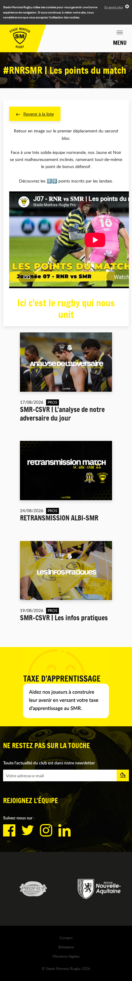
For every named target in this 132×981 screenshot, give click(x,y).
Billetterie (66, 946)
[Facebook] (9, 830)
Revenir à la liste (38, 114)
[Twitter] (27, 830)
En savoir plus (113, 7)
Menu (119, 43)
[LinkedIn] (64, 830)
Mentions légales (66, 956)
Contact (66, 937)
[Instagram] (46, 830)
